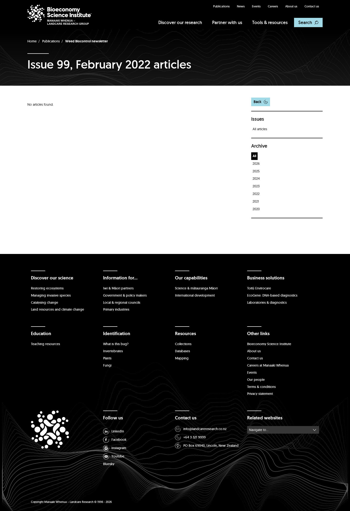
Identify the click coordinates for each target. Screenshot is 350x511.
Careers (273, 6)
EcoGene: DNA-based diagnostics (272, 295)
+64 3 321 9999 (194, 437)
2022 (256, 194)
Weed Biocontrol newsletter (86, 41)
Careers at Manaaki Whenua (268, 365)
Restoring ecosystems (47, 288)
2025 (256, 171)
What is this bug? (116, 344)
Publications (221, 6)
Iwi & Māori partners (118, 288)
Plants (107, 358)
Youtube (117, 456)
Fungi (107, 365)
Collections (183, 344)
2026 (256, 163)
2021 (256, 201)
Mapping (182, 358)
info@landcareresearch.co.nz (205, 429)
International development (195, 295)
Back (257, 101)
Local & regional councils (121, 302)
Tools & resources (270, 22)
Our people (256, 379)
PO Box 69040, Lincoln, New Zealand (211, 445)
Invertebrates (113, 351)
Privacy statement (260, 394)
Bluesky (108, 464)
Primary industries (116, 309)
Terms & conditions (261, 387)
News (241, 6)
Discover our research (180, 22)
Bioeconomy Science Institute (269, 344)
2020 (256, 209)
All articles (260, 129)
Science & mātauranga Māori (196, 288)
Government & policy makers (125, 295)
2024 (256, 178)
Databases (182, 351)
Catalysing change (44, 302)
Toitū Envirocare (259, 288)
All (254, 156)
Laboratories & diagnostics (267, 302)
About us (291, 6)
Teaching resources (45, 344)
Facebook (118, 439)
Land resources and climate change (57, 309)
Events (256, 6)
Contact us (312, 6)
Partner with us (227, 22)
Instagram (118, 448)
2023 (256, 186)
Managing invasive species (51, 295)
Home (32, 41)
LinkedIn (117, 431)
